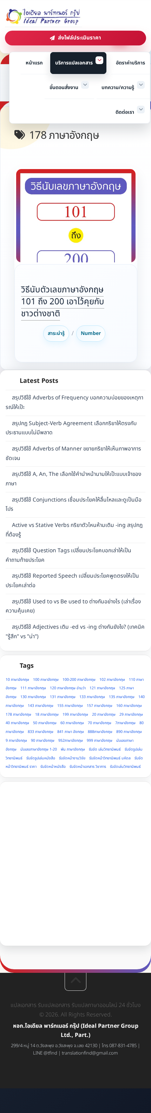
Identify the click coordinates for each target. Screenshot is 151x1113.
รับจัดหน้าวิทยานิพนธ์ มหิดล (110, 758)
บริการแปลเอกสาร (74, 63)
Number (91, 333)
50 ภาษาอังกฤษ (45, 723)
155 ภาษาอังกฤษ (70, 706)
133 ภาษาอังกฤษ (92, 697)
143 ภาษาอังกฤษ (40, 706)
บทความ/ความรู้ (117, 87)
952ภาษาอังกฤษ (70, 741)
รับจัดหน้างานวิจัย (72, 758)
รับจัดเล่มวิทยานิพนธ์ (125, 767)
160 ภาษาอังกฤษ (129, 706)
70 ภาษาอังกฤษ (99, 723)
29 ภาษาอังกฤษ (131, 714)
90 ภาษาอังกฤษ (42, 741)
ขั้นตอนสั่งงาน (64, 87)
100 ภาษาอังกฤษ (46, 680)
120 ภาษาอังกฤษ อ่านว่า (68, 688)
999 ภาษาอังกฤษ (99, 741)
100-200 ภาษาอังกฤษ (79, 680)
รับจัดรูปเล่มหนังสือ (40, 758)
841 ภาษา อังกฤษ (70, 732)
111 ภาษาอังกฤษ (33, 688)
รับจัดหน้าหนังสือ (53, 767)
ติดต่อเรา (125, 112)
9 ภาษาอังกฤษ (16, 741)
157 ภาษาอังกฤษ (99, 706)
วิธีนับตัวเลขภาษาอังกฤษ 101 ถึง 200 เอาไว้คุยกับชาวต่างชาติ (62, 302)
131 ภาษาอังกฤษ (63, 697)
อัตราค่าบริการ (130, 63)
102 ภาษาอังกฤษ (112, 680)
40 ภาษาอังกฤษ (17, 723)
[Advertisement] (75, 863)
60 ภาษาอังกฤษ (72, 723)
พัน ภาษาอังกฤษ (73, 749)
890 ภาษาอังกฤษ (129, 732)
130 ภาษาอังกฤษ (33, 697)
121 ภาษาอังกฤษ (102, 688)
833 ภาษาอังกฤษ (40, 732)
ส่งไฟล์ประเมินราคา (79, 38)
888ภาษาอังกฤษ (100, 732)
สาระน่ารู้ (56, 333)
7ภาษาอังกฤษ (125, 723)
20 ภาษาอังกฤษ (104, 714)
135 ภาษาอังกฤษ (121, 697)
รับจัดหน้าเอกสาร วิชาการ (88, 767)
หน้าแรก (34, 63)
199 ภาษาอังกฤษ (75, 714)
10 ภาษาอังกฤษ (17, 680)
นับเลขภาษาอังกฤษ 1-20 (38, 749)
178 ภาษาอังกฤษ (18, 714)
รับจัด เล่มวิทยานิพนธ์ (105, 749)
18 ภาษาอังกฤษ (47, 714)
